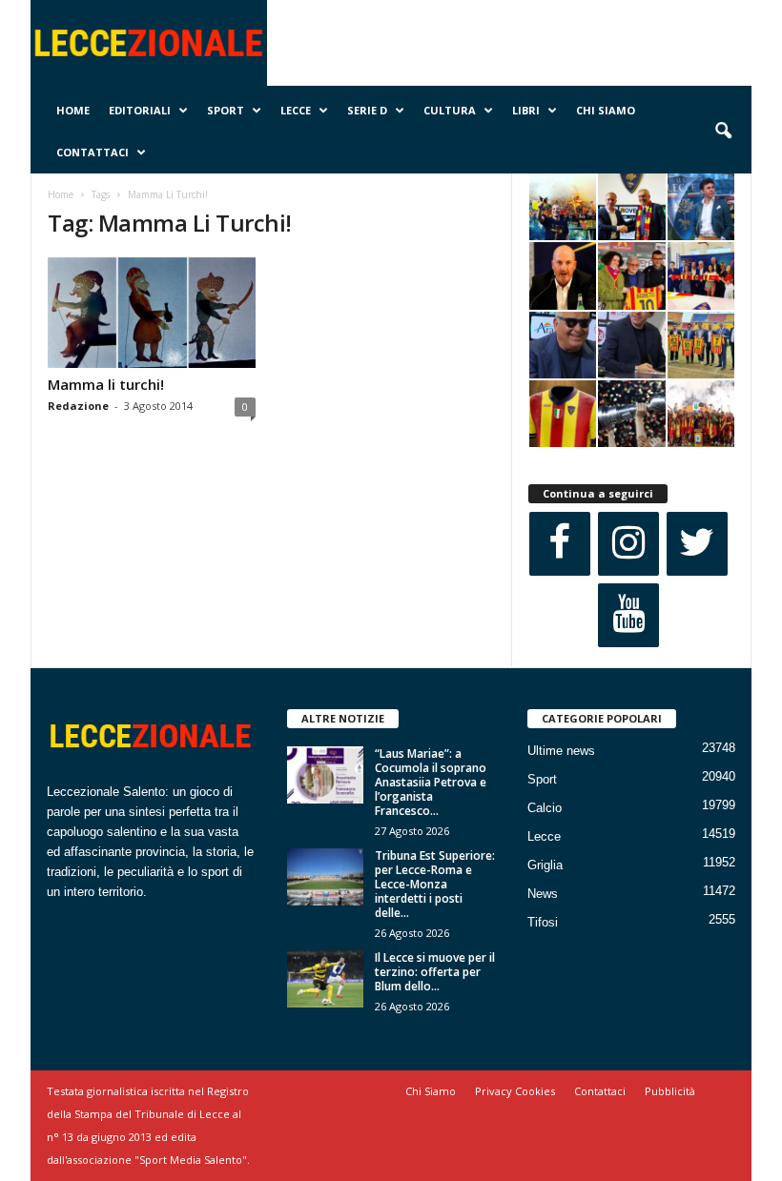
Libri (526, 110)
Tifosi (542, 922)
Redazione (78, 405)
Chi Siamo (605, 110)
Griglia (545, 865)
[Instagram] (628, 544)
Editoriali (140, 110)
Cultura (449, 110)
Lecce (295, 110)
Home (73, 110)
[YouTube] (628, 615)
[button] (723, 132)
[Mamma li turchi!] (152, 312)
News (542, 893)
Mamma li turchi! (106, 384)
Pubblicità (670, 1091)
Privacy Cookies (515, 1091)
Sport (225, 110)
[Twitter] (697, 544)
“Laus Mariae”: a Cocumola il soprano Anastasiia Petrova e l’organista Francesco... (430, 782)
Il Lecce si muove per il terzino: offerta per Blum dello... (435, 971)
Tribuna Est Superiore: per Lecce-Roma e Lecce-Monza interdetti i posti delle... (435, 884)
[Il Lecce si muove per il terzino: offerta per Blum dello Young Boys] (325, 979)
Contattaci (92, 152)
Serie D (367, 110)
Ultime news (561, 750)
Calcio (544, 808)
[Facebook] (559, 544)
